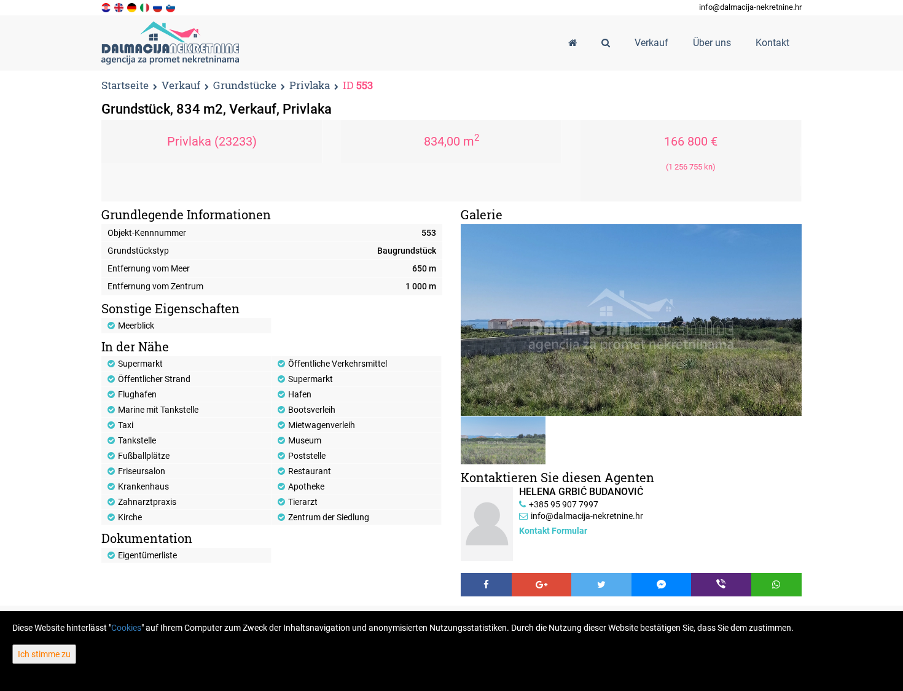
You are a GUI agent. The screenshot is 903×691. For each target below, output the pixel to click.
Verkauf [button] (651, 43)
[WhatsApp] (776, 584)
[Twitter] (601, 584)
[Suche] (605, 43)
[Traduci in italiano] (145, 7)
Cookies (126, 628)
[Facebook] (486, 584)
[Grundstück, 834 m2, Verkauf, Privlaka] (631, 320)
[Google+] (542, 584)
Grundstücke (244, 86)
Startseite (125, 85)
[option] (503, 440)
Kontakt (772, 43)
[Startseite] (572, 43)
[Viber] (721, 584)
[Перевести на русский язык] (158, 7)
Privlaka (309, 86)
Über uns (712, 43)
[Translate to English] (119, 7)
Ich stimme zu (44, 654)
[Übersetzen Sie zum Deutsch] (132, 7)
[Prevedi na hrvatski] (106, 7)
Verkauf (181, 86)
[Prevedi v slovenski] (171, 7)
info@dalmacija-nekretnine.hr (750, 7)
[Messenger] (661, 584)
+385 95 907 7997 (563, 504)
